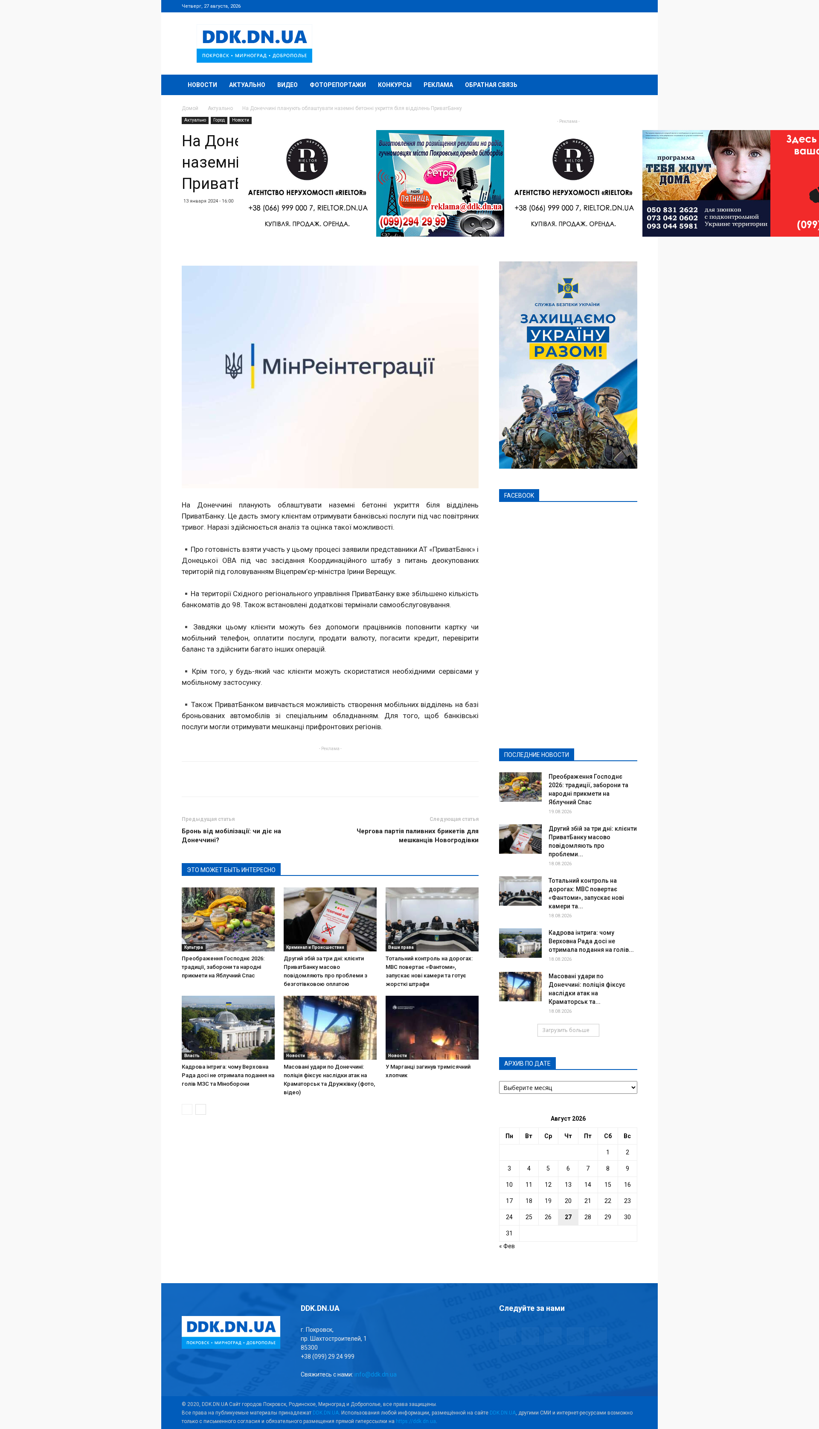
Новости (202, 84)
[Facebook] (574, 6)
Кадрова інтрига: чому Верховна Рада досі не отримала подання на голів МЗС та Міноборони (228, 1075)
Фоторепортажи (338, 84)
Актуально (247, 84)
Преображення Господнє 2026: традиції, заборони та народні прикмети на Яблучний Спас (223, 967)
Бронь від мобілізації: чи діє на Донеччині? (231, 835)
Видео (287, 84)
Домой (190, 108)
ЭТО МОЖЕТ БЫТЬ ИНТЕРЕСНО (231, 870)
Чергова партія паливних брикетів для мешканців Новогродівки (418, 835)
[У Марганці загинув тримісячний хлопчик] (432, 1028)
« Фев (507, 1246)
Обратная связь (491, 84)
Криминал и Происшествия (315, 947)
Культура (193, 947)
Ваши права (401, 947)
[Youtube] (630, 6)
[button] (627, 85)
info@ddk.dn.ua (375, 1374)
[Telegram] (588, 6)
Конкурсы (395, 84)
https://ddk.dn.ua (416, 1421)
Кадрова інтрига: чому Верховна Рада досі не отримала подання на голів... (591, 941)
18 (529, 1200)
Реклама (438, 84)
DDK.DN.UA (326, 1413)
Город (219, 120)
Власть (192, 1055)
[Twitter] (602, 6)
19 (548, 1200)
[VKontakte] (616, 6)
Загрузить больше (566, 1030)
